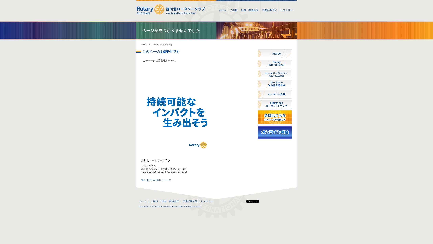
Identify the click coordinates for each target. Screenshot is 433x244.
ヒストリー (286, 10)
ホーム (222, 10)
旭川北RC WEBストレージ (156, 180)
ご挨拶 (233, 10)
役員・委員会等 (249, 10)
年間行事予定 (269, 10)
